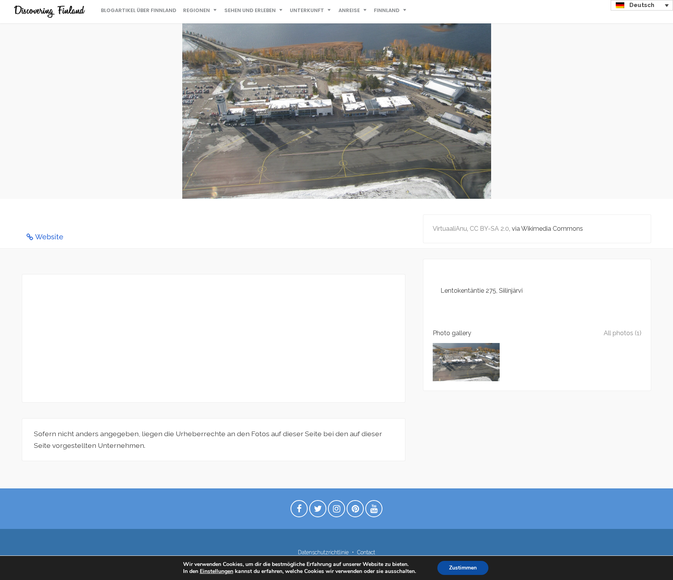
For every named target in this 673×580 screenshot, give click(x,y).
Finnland (387, 10)
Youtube (374, 510)
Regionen (196, 10)
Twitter (318, 510)
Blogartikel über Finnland (138, 10)
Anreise (349, 10)
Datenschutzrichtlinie (323, 552)
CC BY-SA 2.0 (489, 228)
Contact (366, 552)
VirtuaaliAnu (450, 228)
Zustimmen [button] (463, 567)
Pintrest (355, 510)
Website (49, 237)
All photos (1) (622, 333)
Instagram (336, 510)
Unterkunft (307, 10)
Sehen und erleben (250, 10)
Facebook (299, 510)
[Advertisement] (213, 338)
